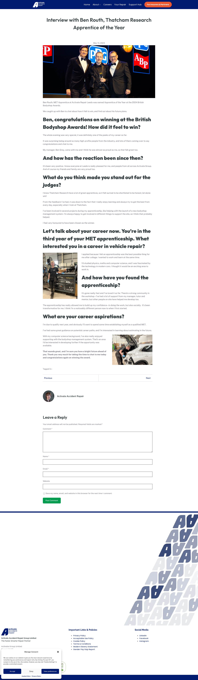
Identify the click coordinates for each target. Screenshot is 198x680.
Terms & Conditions (82, 644)
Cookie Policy (26, 676)
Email (46, 469)
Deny (31, 671)
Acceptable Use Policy (83, 638)
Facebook (143, 638)
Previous (48, 378)
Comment (47, 429)
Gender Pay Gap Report (84, 649)
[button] (58, 652)
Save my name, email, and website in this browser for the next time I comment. (79, 493)
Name (46, 456)
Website (46, 481)
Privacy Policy (36, 676)
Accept (12, 671)
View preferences (50, 671)
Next (148, 378)
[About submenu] (100, 4)
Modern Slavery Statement (85, 646)
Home (87, 4)
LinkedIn (143, 635)
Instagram (144, 641)
